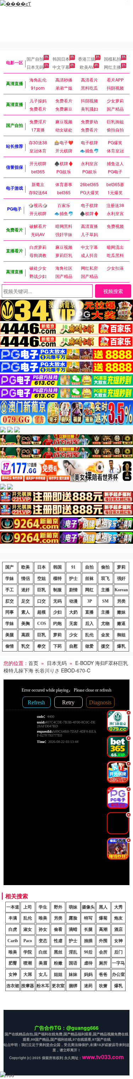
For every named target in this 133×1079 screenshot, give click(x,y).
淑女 (27, 929)
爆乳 (121, 646)
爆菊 (103, 918)
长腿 (88, 929)
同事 (9, 612)
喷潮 (27, 963)
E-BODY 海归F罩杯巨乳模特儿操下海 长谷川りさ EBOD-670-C (66, 666)
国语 (73, 963)
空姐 (41, 578)
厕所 (103, 963)
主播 (105, 589)
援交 (105, 646)
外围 (103, 940)
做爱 (89, 646)
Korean (121, 589)
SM (105, 601)
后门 (118, 952)
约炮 (57, 623)
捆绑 (73, 985)
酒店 (118, 929)
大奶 (73, 612)
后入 (89, 623)
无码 (57, 601)
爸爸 (103, 974)
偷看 (58, 929)
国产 (9, 567)
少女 (73, 634)
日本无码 (35, 67)
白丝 (43, 952)
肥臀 (13, 963)
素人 (25, 612)
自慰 (73, 646)
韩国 (57, 567)
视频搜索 (113, 291)
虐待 (88, 963)
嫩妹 (121, 612)
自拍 (89, 567)
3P (89, 601)
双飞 (105, 578)
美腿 (9, 634)
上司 (27, 907)
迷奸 (25, 589)
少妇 (57, 612)
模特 (57, 578)
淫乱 (73, 952)
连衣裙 (12, 985)
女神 (118, 940)
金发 (105, 634)
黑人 (103, 907)
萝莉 (121, 567)
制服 (57, 589)
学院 (27, 952)
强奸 (121, 578)
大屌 (27, 974)
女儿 (43, 974)
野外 (58, 907)
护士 (73, 578)
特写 (88, 918)
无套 (73, 623)
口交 (41, 601)
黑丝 (58, 952)
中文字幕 (61, 67)
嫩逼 (121, 623)
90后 (88, 952)
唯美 (43, 918)
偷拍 (105, 567)
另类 (121, 601)
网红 (89, 589)
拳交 (41, 646)
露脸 (73, 918)
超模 (41, 612)
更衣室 (58, 985)
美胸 (25, 623)
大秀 (118, 907)
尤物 (105, 623)
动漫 (73, 601)
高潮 (103, 929)
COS (41, 623)
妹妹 (73, 974)
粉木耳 (43, 985)
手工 (9, 589)
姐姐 (58, 974)
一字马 (118, 963)
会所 (103, 952)
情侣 (25, 578)
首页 (33, 662)
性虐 (58, 940)
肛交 (9, 601)
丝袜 (89, 578)
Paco (27, 940)
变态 (43, 940)
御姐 (121, 634)
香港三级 (86, 59)
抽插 (88, 940)
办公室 (118, 974)
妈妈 (88, 974)
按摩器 (27, 985)
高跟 (25, 634)
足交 (25, 601)
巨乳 (41, 589)
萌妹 (73, 907)
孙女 (43, 929)
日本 (41, 567)
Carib (12, 940)
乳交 (25, 646)
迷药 (88, 985)
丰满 (13, 918)
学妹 (9, 578)
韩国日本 (61, 59)
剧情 (73, 589)
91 (73, 567)
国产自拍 (35, 59)
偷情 (9, 646)
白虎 (13, 929)
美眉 (43, 963)
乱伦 (89, 634)
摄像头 (88, 907)
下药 (57, 646)
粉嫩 (58, 963)
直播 (89, 612)
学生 (43, 907)
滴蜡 (73, 929)
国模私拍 (112, 59)
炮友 (118, 918)
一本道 (12, 907)
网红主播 (112, 67)
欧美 (25, 567)
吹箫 (103, 985)
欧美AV (87, 67)
